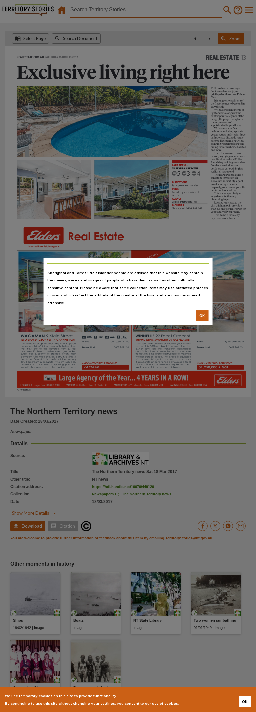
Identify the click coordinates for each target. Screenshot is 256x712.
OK (202, 316)
